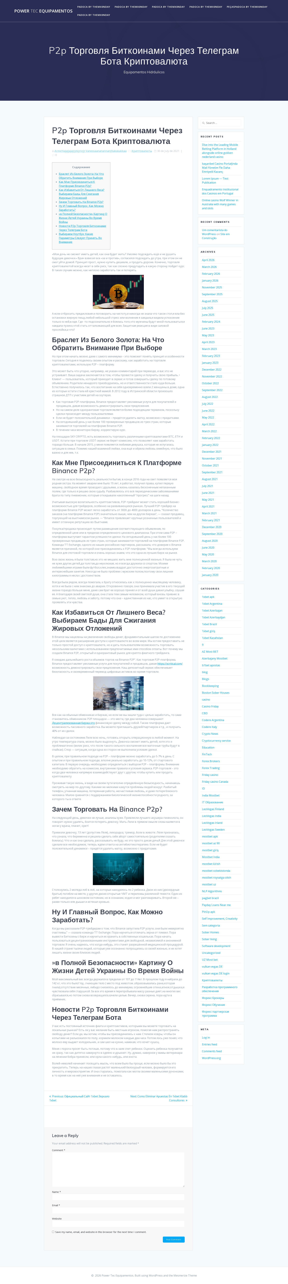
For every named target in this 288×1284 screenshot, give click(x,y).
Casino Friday (210, 706)
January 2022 (210, 445)
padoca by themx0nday (93, 6)
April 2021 (208, 506)
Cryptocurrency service (216, 740)
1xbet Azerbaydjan (213, 617)
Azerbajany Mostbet (214, 658)
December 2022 (212, 369)
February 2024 (211, 321)
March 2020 (209, 561)
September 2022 (212, 390)
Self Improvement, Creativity (220, 918)
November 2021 (212, 458)
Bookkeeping (210, 686)
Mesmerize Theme (185, 1275)
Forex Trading (211, 768)
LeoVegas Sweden (213, 829)
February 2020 (211, 568)
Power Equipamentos (43, 11)
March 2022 (209, 431)
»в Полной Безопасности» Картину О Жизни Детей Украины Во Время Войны (83, 218)
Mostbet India (211, 857)
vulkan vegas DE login (216, 973)
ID (203, 788)
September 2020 (212, 534)
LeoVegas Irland (212, 823)
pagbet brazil (210, 898)
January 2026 (210, 280)
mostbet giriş (210, 850)
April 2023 (208, 342)
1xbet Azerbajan (212, 610)
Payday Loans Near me (216, 905)
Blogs (205, 679)
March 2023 (209, 349)
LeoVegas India (211, 816)
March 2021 (209, 513)
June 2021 (208, 493)
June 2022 (208, 410)
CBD (205, 713)
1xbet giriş (208, 631)
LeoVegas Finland (213, 809)
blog (205, 672)
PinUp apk (208, 912)
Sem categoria (211, 925)
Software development (216, 946)
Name (56, 1191)
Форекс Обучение (213, 1005)
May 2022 (208, 417)
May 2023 (208, 335)
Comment (58, 1150)
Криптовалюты (142, 151)
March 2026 (209, 267)
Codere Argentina (213, 720)
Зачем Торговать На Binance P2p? (81, 202)
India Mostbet (211, 795)
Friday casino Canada (215, 782)
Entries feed (209, 1044)
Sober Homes (210, 932)
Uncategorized (211, 953)
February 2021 (211, 520)
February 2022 (211, 438)
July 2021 (207, 486)
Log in (206, 1037)
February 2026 (211, 274)
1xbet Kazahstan (212, 638)
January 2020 (210, 575)
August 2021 (210, 479)
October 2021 (210, 465)
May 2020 (208, 554)
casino (206, 699)
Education (208, 747)
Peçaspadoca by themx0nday (247, 6)
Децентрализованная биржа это (73, 723)
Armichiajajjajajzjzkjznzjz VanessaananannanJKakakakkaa (90, 151)
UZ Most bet (210, 960)
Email (56, 1205)
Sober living (209, 939)
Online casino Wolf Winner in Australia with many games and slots (220, 204)
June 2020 (208, 547)
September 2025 (212, 294)
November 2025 (212, 287)
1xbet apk (208, 597)
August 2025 (210, 301)
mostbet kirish (211, 864)
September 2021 (212, 472)
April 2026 (208, 260)
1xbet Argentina (212, 604)
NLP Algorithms (212, 891)
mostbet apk (210, 836)
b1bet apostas (211, 665)
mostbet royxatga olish (216, 877)
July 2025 (207, 308)
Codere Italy (209, 727)
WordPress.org (211, 1058)
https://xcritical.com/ (169, 663)
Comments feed (212, 1051)
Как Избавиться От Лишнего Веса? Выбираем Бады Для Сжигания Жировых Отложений (81, 194)
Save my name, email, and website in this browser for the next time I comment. (100, 1232)
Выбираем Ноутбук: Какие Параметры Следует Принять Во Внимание (80, 238)
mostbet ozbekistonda (216, 871)
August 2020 (210, 541)
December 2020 (212, 527)
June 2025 (208, 315)
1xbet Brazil (209, 624)
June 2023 (208, 328)
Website (57, 1218)
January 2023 (210, 363)
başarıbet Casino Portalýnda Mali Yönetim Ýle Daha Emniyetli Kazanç (220, 168)
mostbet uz (209, 884)
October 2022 (210, 383)
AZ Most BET (210, 651)
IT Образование (212, 802)
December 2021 (212, 452)
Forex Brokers (211, 761)
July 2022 (207, 404)
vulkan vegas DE (212, 966)
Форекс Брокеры (213, 998)
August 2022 (210, 397)
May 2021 (208, 499)
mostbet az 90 (211, 843)
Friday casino (210, 775)
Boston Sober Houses (216, 693)
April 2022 (208, 424)
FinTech (207, 754)
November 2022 (212, 376)
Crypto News (210, 734)
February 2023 (211, 356)
